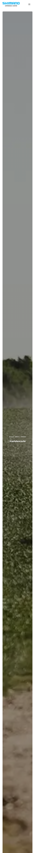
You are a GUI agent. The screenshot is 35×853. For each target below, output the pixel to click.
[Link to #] (29, 4)
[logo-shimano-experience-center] (11, 3)
